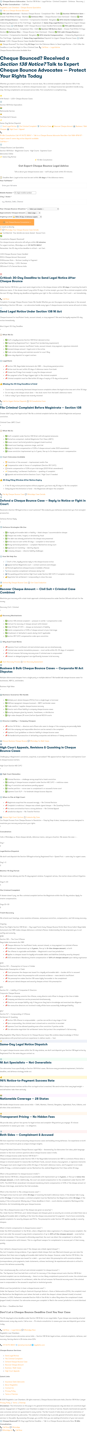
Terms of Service (11, 1394)
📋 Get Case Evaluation (37, 583)
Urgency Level (6, 217)
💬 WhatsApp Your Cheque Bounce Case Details (20, 230)
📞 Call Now (4, 299)
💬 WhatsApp (15, 1427)
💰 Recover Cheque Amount (62, 126)
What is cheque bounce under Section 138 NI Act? (19, 1156)
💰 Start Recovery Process (10, 662)
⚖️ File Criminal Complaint (27, 126)
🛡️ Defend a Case (44, 126)
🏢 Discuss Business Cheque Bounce (13, 741)
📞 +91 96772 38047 (7, 1345)
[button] (43, 319)
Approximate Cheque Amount (12, 213)
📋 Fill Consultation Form (36, 401)
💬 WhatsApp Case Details (35, 494)
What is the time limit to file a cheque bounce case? (20, 1192)
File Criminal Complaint (14, 1359)
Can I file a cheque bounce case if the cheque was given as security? (26, 1210)
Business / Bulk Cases (13, 1368)
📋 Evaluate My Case (32, 817)
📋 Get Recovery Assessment (32, 662)
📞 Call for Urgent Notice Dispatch (13, 401)
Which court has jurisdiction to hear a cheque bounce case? (23, 1288)
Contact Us (9, 1388)
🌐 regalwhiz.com (38, 1345)
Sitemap (22, 1403)
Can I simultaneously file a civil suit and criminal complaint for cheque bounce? (30, 1270)
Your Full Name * (6, 181)
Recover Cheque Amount (14, 1365)
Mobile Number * (7, 193)
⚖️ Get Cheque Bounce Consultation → (17, 222)
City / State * (6, 197)
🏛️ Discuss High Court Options (11, 817)
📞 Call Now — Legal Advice (49, 47)
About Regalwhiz (11, 1385)
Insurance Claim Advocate (15, 1382)
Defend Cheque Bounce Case (16, 1362)
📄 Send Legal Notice (8, 126)
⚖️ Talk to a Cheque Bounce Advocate (14, 11)
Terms (15, 1403)
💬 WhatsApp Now (28, 1330)
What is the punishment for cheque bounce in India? (20, 1174)
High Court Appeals (12, 1371)
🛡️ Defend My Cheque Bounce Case (13, 583)
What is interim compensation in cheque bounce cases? (21, 1228)
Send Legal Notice (12, 1356)
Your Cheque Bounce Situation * (13, 209)
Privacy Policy (10, 1391)
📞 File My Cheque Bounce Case (12, 494)
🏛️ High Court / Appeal (15, 129)
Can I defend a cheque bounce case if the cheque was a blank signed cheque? (30, 1249)
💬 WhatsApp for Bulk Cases (38, 741)
